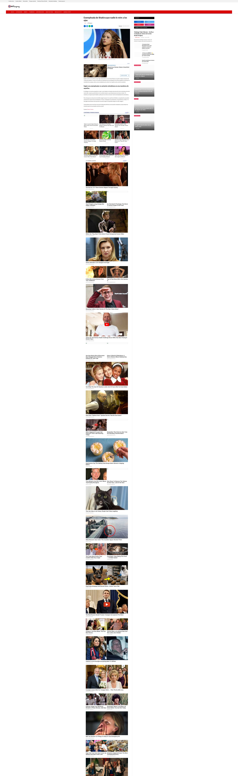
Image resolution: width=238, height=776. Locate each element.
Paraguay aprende (32, 1)
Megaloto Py (58, 12)
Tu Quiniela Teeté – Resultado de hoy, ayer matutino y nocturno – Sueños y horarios (147, 46)
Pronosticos (137, 82)
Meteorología (40, 12)
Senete (25, 12)
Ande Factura (49, 12)
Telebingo (31, 12)
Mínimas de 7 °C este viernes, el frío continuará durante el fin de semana (144, 91)
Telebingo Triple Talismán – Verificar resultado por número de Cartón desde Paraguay (144, 33)
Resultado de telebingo (53, 1)
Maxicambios (25, 1)
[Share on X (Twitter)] (87, 26)
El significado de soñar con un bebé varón (143, 125)
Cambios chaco (11, 1)
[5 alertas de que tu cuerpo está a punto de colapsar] (144, 72)
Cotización (19, 12)
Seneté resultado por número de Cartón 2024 (148, 61)
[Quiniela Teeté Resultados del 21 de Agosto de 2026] (144, 105)
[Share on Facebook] (85, 26)
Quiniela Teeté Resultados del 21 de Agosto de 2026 (144, 109)
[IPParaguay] (14, 6)
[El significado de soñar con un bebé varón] (144, 122)
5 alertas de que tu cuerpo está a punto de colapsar (144, 75)
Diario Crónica (90, 109)
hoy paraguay (137, 65)
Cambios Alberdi (18, 1)
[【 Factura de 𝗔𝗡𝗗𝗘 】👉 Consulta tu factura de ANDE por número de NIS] (137, 54)
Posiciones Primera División (42, 1)
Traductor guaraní (61, 1)
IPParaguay (90, 23)
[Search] (230, 12)
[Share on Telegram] (92, 26)
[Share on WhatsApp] (90, 26)
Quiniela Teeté (67, 12)
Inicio (12, 12)
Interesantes (137, 115)
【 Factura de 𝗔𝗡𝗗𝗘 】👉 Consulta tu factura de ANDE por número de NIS (148, 54)
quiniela (136, 98)
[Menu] (8, 12)
